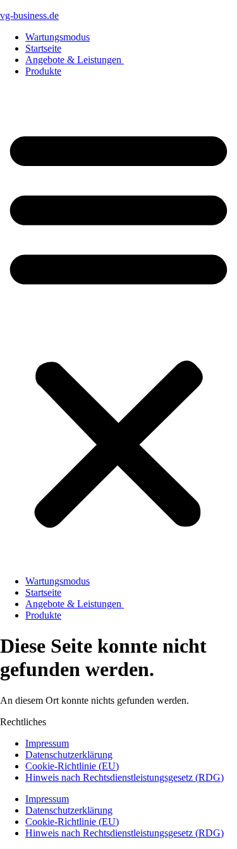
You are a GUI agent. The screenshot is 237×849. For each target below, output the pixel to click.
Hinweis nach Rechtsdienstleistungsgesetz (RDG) (124, 777)
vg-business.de (29, 15)
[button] (118, 326)
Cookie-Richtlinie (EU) (72, 766)
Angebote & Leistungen (74, 59)
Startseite (43, 48)
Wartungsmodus (57, 37)
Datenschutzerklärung (68, 754)
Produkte (43, 71)
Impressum (47, 743)
